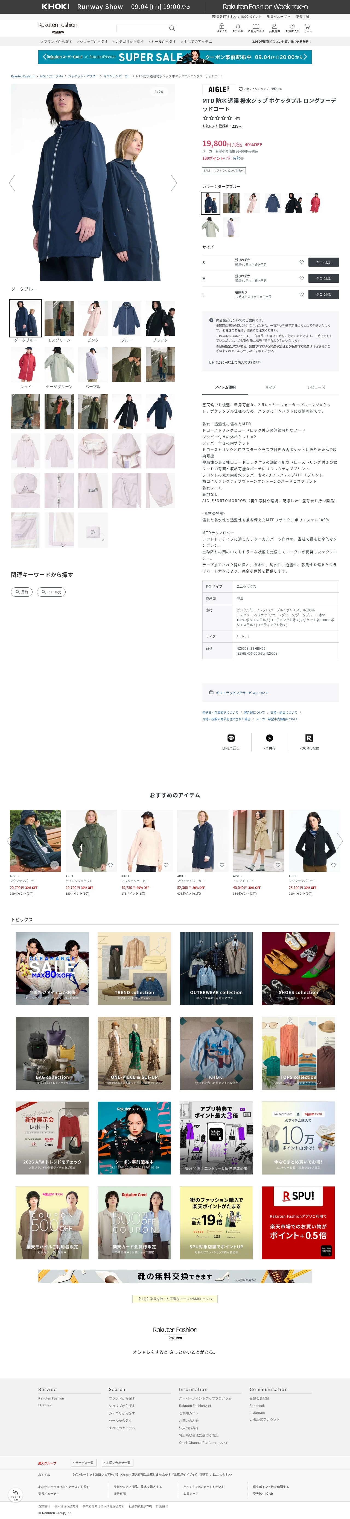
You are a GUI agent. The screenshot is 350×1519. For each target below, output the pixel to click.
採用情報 (162, 1506)
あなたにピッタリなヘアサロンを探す (63, 1487)
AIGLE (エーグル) (51, 76)
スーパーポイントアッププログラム (205, 1398)
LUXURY (45, 1405)
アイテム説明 (225, 387)
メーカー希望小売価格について (277, 719)
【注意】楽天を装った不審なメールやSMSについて (175, 1299)
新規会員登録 (259, 1398)
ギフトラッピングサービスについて (242, 692)
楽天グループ (277, 16)
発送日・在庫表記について (220, 712)
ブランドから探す (122, 1398)
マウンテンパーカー (117, 76)
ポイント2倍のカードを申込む (203, 1487)
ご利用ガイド (189, 1413)
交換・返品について (284, 712)
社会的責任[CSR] (140, 1506)
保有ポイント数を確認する (271, 1487)
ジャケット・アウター (83, 76)
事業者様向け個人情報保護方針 (104, 1506)
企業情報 (44, 1506)
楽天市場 (302, 16)
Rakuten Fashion (22, 76)
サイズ (270, 387)
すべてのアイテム (122, 1428)
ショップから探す (122, 1406)
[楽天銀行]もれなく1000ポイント (237, 16)
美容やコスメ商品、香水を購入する (138, 1487)
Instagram (257, 1412)
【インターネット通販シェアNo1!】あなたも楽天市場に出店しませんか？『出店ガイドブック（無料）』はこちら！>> (151, 1474)
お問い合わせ (189, 1420)
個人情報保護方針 (66, 1506)
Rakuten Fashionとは (195, 1406)
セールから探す (120, 1420)
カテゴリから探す (122, 1413)
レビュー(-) (316, 387)
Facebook (257, 1406)
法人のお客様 (189, 1428)
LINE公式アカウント (265, 1419)
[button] (93, 183)
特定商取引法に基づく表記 (198, 1435)
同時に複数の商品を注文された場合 (226, 719)
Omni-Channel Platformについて (203, 1443)
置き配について (254, 712)
